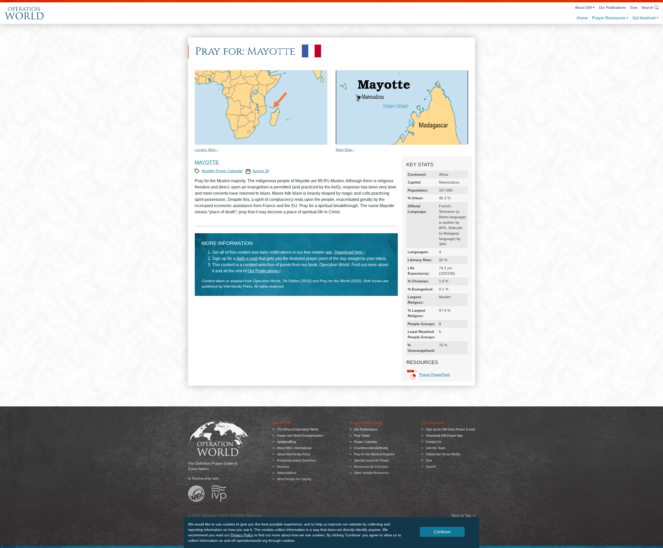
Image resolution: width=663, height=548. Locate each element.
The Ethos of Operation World (297, 429)
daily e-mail (247, 258)
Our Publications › (264, 271)
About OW (583, 7)
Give (633, 7)
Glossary (283, 467)
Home (582, 18)
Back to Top (462, 515)
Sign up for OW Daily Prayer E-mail (450, 429)
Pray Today (362, 435)
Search (431, 467)
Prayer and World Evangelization (300, 435)
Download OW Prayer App (444, 435)
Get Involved (643, 18)
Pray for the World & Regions (374, 454)
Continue (442, 532)
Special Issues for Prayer (371, 460)
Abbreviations (286, 473)
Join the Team (435, 448)
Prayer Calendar (365, 442)
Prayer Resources (608, 18)
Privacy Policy (242, 535)
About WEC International (294, 448)
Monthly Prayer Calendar (222, 171)
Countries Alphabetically (371, 448)
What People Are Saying (294, 479)
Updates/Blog (286, 442)
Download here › (349, 252)
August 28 (261, 171)
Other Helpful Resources (371, 473)
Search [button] (647, 7)
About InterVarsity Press (293, 454)
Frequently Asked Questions (296, 460)
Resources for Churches (371, 467)
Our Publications (612, 7)
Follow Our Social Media (443, 454)
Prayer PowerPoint (434, 374)
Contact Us (433, 442)
